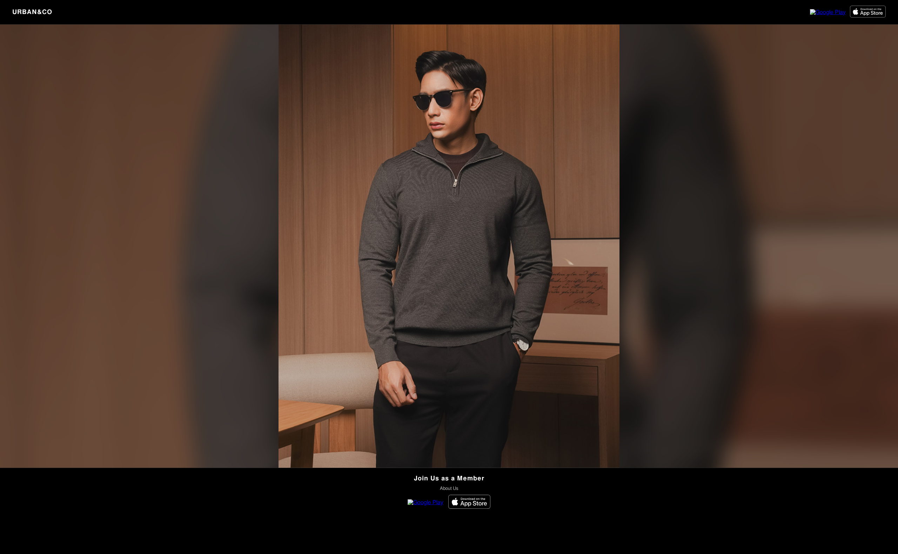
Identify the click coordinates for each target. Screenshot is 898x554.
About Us (449, 488)
